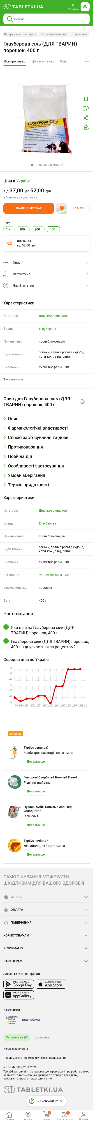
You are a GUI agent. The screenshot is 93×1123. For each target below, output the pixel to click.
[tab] (14, 61)
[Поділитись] (86, 118)
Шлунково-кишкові (54, 34)
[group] (46, 189)
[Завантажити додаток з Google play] (18, 984)
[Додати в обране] (86, 99)
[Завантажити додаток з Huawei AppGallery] (18, 994)
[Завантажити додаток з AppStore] (51, 984)
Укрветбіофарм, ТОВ (54, 575)
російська (42, 1037)
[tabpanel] (46, 420)
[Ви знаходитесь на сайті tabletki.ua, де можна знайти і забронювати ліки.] (23, 6)
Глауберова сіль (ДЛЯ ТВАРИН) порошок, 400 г (40, 47)
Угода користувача (15, 1048)
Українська (14, 1037)
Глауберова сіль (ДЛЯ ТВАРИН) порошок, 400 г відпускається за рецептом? (50, 644)
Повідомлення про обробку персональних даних (34, 1057)
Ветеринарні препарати (20, 34)
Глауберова (79, 34)
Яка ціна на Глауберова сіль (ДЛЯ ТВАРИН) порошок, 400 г (42, 630)
